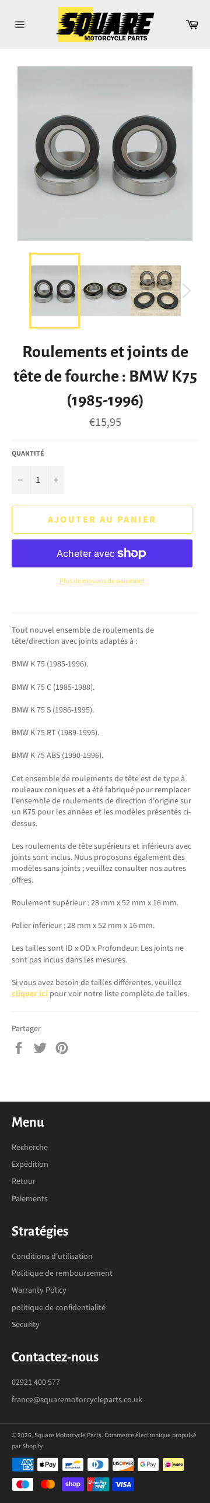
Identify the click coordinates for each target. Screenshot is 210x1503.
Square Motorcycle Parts (68, 1435)
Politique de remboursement (62, 1273)
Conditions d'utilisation (52, 1256)
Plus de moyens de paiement (102, 581)
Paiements (30, 1199)
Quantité (28, 453)
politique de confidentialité (59, 1308)
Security (26, 1325)
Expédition (30, 1164)
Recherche (30, 1147)
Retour (24, 1181)
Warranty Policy (39, 1290)
